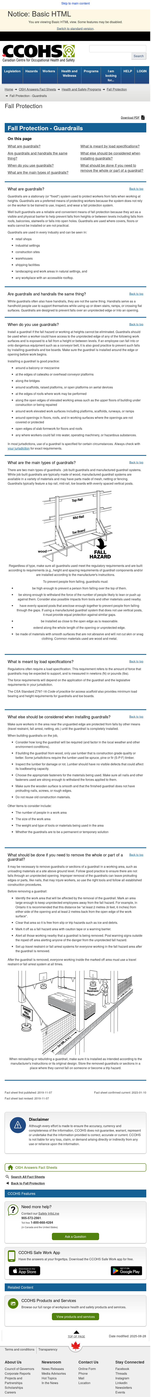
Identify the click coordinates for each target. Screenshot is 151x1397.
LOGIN (142, 71)
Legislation (12, 71)
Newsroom (51, 1362)
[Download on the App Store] (24, 1270)
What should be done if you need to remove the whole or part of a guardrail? (111, 168)
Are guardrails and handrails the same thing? (37, 155)
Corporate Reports (17, 1373)
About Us (13, 1362)
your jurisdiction (19, 448)
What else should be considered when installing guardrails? (110, 155)
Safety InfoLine (48, 1213)
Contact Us (88, 1362)
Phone (83, 1373)
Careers (10, 1392)
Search (139, 56)
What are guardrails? (24, 145)
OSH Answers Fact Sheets (36, 1167)
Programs (91, 71)
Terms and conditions (19, 1349)
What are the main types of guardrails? (38, 172)
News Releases (53, 1368)
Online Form (87, 1368)
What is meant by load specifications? (110, 145)
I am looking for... (111, 75)
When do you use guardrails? (31, 165)
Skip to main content (75, 3)
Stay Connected (129, 1362)
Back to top (136, 189)
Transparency (47, 1349)
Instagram (122, 1378)
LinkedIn (121, 1383)
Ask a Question (75, 1236)
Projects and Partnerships (13, 1380)
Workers (48, 71)
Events (120, 1392)
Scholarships (14, 1387)
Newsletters (123, 1387)
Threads (121, 1373)
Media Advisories (54, 1373)
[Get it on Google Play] (126, 1270)
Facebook (122, 1368)
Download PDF (130, 117)
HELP (127, 71)
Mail (81, 1378)
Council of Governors (19, 1368)
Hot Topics (49, 1378)
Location (84, 1383)
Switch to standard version (75, 28)
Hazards (31, 71)
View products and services (75, 1316)
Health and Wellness (69, 73)
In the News (50, 1383)
